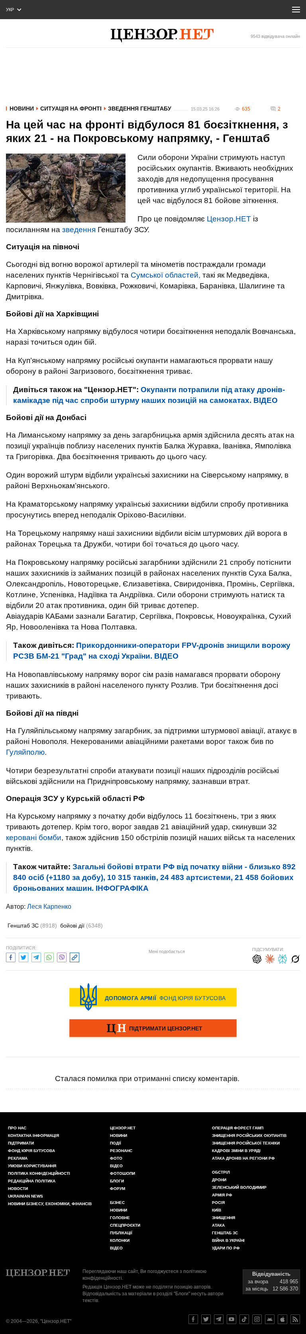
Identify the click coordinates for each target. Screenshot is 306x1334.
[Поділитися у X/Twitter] (23, 956)
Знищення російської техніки (246, 1143)
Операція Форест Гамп (237, 1128)
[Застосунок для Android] (270, 1319)
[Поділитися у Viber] (62, 956)
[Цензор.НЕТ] (162, 35)
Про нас (17, 1128)
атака (218, 1225)
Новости (18, 1188)
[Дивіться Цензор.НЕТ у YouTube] (231, 1319)
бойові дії (81, 925)
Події (115, 1143)
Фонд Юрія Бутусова (31, 1151)
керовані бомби (33, 837)
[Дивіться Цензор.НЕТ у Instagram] (257, 1319)
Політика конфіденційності (39, 1173)
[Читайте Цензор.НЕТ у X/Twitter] (206, 1319)
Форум (117, 1188)
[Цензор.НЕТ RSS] (295, 1319)
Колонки (119, 1240)
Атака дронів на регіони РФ (243, 1158)
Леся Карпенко (49, 906)
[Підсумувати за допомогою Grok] (295, 958)
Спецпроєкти (125, 1225)
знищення (223, 1218)
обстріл (221, 1172)
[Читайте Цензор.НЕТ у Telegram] (219, 1319)
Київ (216, 1210)
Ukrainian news (25, 1196)
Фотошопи (122, 1173)
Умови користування (32, 1166)
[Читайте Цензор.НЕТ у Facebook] (193, 1319)
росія (218, 1202)
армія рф (222, 1195)
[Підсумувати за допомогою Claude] (270, 958)
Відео (116, 1166)
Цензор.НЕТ (229, 219)
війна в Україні (228, 1240)
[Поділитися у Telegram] (36, 956)
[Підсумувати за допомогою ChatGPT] (257, 958)
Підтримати (21, 1143)
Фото (116, 1158)
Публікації (121, 1233)
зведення (79, 229)
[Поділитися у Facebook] (11, 956)
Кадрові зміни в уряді (236, 1151)
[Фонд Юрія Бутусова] (153, 997)
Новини (22, 108)
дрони (219, 1180)
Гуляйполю (25, 752)
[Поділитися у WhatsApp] (49, 956)
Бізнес (117, 1202)
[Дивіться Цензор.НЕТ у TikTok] (244, 1319)
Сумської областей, (165, 275)
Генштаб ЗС (32, 925)
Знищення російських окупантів (249, 1135)
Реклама (17, 1158)
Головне (120, 1218)
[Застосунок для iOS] (282, 1319)
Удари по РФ (226, 1248)
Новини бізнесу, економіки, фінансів (50, 1204)
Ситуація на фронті (71, 108)
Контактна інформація (33, 1135)
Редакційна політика (31, 1181)
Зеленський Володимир (239, 1187)
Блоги (117, 1181)
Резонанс (121, 1151)
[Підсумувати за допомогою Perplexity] (282, 958)
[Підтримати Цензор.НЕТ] (153, 1028)
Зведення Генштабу (139, 108)
